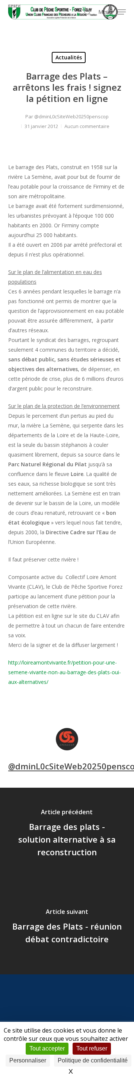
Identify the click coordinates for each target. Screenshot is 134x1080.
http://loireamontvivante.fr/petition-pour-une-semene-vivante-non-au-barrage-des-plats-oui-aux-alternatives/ (64, 672)
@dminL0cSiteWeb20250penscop (71, 116)
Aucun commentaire (86, 126)
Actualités (68, 57)
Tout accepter (47, 1048)
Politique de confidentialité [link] (93, 1060)
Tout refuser (91, 1048)
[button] (112, 11)
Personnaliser (27, 1060)
